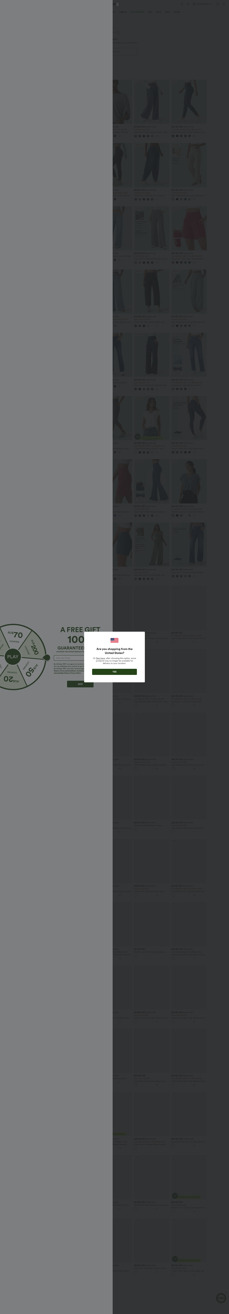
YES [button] (114, 672)
